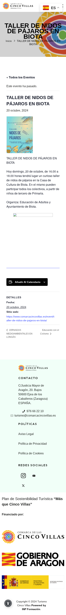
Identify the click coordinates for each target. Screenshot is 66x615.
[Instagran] (23, 475)
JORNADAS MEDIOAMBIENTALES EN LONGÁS (19, 333)
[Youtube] (34, 475)
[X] (23, 485)
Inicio (9, 40)
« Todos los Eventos (20, 77)
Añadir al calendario (28, 282)
